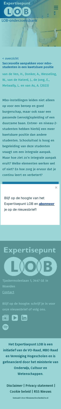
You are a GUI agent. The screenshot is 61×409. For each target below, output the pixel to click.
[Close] (56, 187)
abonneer (46, 204)
